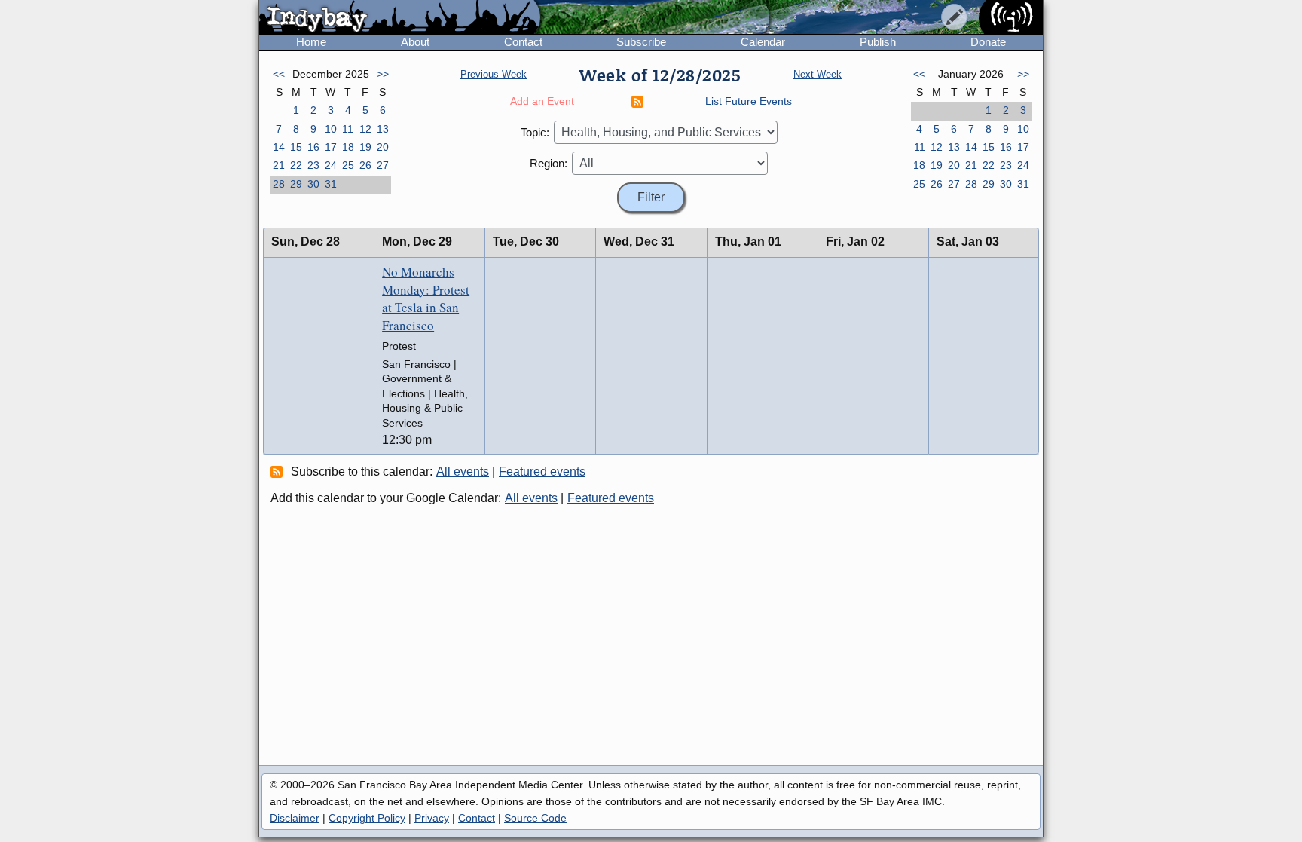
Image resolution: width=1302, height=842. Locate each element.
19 (365, 147)
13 (383, 129)
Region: (548, 163)
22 (296, 165)
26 (365, 165)
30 (313, 184)
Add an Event (542, 101)
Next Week (817, 74)
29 (296, 184)
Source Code (535, 818)
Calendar (763, 41)
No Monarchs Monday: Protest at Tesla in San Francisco (425, 298)
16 (313, 147)
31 (331, 184)
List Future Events (748, 101)
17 (331, 147)
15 (296, 147)
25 (348, 165)
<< (279, 74)
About (415, 41)
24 (331, 165)
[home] (399, 18)
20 (383, 147)
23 (313, 165)
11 (347, 129)
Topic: (535, 132)
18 (348, 147)
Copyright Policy (367, 818)
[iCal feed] (278, 471)
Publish (878, 41)
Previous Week (493, 74)
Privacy (431, 818)
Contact (523, 41)
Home (311, 41)
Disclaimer (294, 818)
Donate (988, 41)
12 (365, 129)
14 (279, 147)
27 (383, 165)
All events (462, 471)
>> (383, 74)
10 (331, 129)
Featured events (542, 471)
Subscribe (641, 41)
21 (279, 165)
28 (279, 184)
